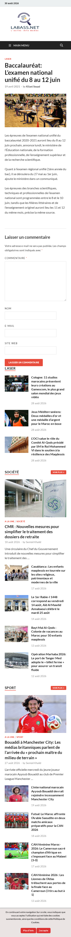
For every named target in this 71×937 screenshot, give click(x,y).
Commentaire (16, 258)
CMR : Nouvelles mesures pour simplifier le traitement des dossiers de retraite (32, 531)
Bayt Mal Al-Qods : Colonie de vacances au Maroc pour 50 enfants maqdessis (46, 633)
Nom (8, 308)
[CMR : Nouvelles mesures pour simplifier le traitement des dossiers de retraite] (35, 481)
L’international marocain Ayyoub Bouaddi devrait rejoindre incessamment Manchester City (47, 793)
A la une (9, 521)
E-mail (9, 325)
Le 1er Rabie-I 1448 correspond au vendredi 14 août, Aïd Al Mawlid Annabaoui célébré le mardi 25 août (47, 604)
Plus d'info (28, 930)
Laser (8, 59)
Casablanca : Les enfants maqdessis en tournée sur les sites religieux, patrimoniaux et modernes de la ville (48, 574)
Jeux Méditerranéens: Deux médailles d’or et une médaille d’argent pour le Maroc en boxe (46, 417)
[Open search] (61, 45)
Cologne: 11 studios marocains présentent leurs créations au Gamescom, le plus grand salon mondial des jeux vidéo (47, 387)
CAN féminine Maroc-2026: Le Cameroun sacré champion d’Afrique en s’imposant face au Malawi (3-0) (48, 852)
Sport (19, 737)
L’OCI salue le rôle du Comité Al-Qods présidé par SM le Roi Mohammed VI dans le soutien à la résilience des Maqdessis (48, 446)
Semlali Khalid (33, 542)
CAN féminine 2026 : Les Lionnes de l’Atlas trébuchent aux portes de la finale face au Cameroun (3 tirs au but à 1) (48, 884)
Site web (11, 343)
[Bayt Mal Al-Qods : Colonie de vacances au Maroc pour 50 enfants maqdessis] (16, 628)
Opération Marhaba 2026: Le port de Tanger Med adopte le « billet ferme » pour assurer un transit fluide (48, 662)
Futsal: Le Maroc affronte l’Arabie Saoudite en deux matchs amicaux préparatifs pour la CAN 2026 (48, 821)
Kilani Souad (33, 86)
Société (20, 521)
